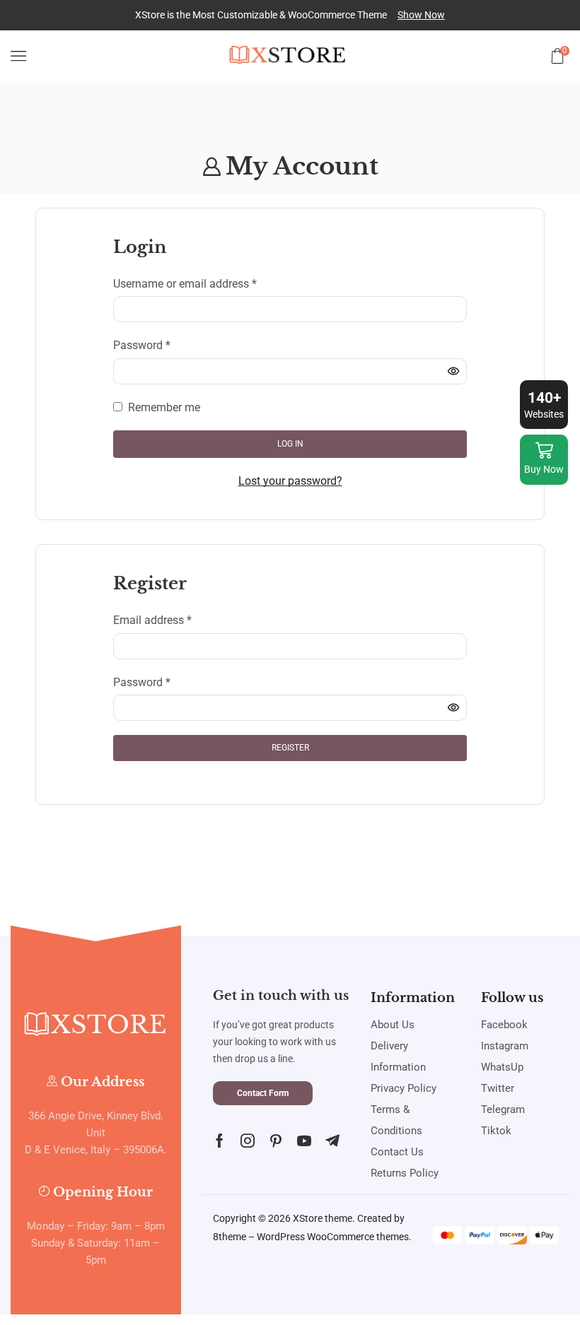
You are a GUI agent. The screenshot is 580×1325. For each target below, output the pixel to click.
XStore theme (322, 1218)
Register (290, 748)
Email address (152, 619)
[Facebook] (219, 1140)
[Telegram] (332, 1140)
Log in (290, 444)
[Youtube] (304, 1140)
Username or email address (185, 282)
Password (141, 344)
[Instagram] (247, 1140)
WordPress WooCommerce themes (333, 1236)
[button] (421, 15)
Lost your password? (290, 481)
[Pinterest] (276, 1140)
